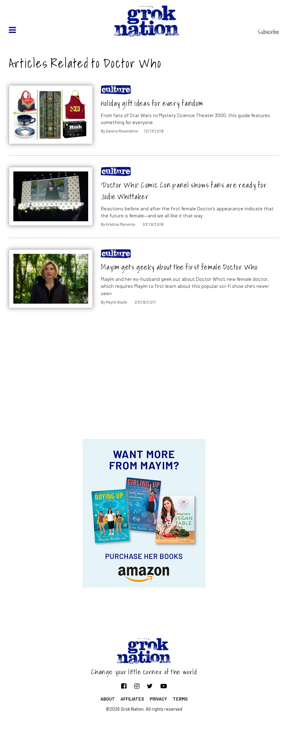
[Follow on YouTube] (164, 686)
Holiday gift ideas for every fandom (152, 103)
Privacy (158, 699)
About (107, 699)
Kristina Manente (120, 224)
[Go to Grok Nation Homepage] (146, 21)
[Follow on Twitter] (150, 686)
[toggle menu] (12, 29)
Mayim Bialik (116, 302)
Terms (180, 699)
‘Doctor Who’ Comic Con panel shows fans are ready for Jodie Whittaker (184, 190)
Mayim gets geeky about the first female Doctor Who (179, 267)
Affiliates (132, 699)
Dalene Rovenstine (122, 131)
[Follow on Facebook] (123, 686)
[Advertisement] (144, 383)
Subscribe (268, 31)
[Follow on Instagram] (136, 686)
